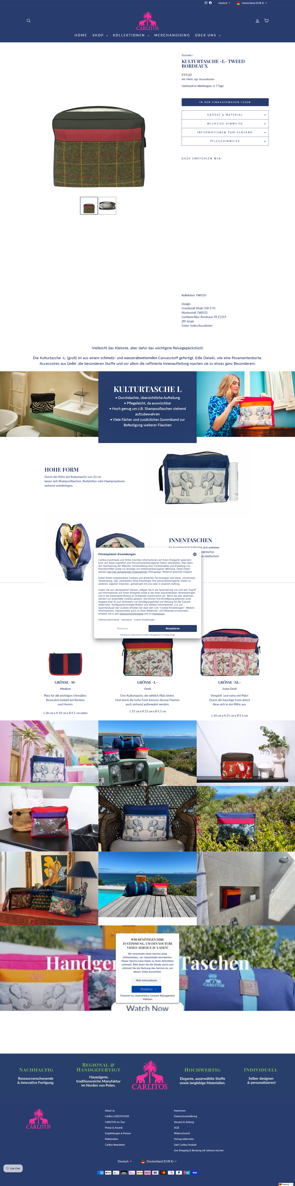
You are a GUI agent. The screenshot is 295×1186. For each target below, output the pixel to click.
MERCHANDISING (172, 35)
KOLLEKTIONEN (130, 35)
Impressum (180, 1110)
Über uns (206, 35)
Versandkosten (206, 79)
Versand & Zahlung (184, 1122)
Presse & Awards (114, 1127)
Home (81, 35)
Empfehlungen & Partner (118, 1133)
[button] (286, 1184)
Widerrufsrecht (182, 1133)
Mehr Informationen (146, 980)
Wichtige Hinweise (225, 123)
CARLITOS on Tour (115, 1122)
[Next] (165, 124)
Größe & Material (225, 114)
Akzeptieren (146, 989)
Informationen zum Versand (225, 132)
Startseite (187, 55)
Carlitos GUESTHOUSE (117, 1116)
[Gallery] (98, 134)
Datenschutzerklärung (185, 1116)
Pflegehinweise (225, 141)
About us (110, 1110)
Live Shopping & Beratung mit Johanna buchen (198, 1150)
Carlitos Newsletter (115, 1144)
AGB (176, 1127)
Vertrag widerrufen (184, 1138)
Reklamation (111, 1138)
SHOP (99, 35)
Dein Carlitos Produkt (185, 1144)
